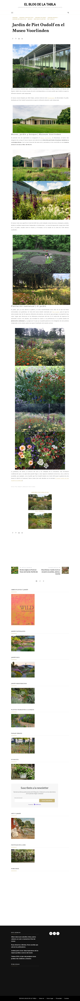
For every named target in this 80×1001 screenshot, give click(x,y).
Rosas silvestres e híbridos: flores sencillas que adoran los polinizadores (24, 946)
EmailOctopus (38, 804)
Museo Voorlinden (45, 138)
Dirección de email (18, 797)
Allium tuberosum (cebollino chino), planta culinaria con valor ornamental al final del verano (23, 939)
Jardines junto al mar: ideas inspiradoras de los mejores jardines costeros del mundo (24, 952)
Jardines (15, 17)
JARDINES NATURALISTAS (40, 492)
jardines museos (53, 17)
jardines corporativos (26, 17)
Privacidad (59, 998)
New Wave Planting (40, 19)
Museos (30, 19)
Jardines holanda (40, 17)
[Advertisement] (40, 546)
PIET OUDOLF (40, 511)
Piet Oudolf (51, 19)
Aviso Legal (50, 998)
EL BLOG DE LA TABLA (40, 4)
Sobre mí (41, 998)
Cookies (66, 998)
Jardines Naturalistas (19, 19)
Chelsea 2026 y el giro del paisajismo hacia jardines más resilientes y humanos (23, 957)
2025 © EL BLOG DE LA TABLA (27, 998)
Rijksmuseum (51, 98)
